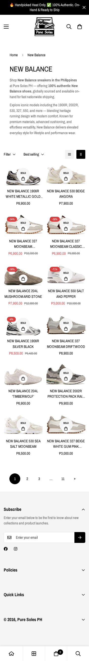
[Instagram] (16, 549)
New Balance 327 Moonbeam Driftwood (66, 343)
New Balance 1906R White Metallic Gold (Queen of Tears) (23, 193)
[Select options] (23, 179)
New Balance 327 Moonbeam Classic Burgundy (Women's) (65, 244)
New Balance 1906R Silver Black (23, 343)
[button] (79, 26)
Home (14, 54)
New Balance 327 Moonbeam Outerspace (23, 244)
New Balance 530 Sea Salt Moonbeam (23, 443)
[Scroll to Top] (80, 635)
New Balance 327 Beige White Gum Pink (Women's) (66, 443)
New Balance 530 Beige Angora (66, 193)
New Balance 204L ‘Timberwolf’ (23, 393)
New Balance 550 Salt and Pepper (66, 293)
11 (63, 478)
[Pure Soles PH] (44, 27)
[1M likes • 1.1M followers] (6, 549)
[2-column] (80, 154)
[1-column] (69, 154)
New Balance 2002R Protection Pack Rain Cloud (65, 393)
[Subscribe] (79, 537)
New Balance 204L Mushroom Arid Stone (23, 293)
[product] (11, 654)
